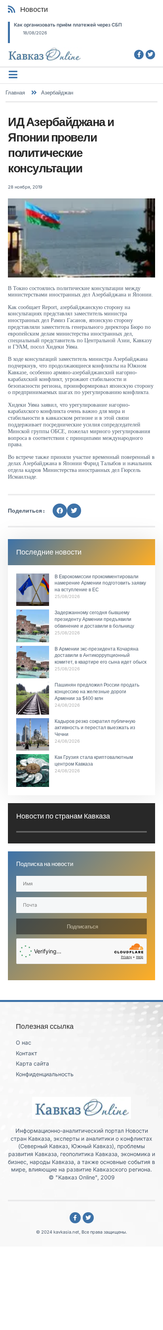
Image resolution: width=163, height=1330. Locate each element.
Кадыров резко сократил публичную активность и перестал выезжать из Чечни (95, 728)
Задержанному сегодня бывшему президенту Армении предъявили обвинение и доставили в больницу (94, 619)
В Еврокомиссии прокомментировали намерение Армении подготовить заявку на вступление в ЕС (100, 583)
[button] (60, 511)
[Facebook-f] (139, 54)
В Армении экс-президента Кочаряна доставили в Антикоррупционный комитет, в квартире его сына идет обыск (100, 655)
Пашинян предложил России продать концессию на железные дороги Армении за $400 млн (97, 691)
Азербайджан (57, 92)
